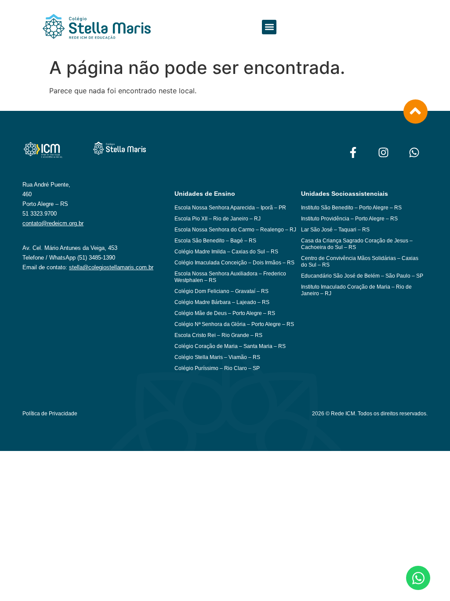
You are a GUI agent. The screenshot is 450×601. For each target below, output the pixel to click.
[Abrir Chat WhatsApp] (418, 578)
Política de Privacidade (49, 413)
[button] (269, 27)
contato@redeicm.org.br (52, 223)
